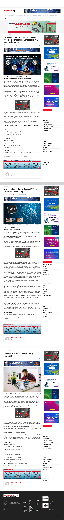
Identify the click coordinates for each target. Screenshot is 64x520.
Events (56, 15)
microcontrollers (13, 320)
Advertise (50, 516)
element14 (14, 465)
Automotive (45, 120)
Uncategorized (46, 162)
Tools (5, 18)
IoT (43, 287)
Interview (35, 15)
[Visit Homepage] (11, 11)
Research (45, 147)
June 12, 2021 (18, 358)
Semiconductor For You (10, 45)
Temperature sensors (23, 156)
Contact (59, 516)
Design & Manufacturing (48, 126)
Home (5, 15)
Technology (29, 15)
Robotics (45, 149)
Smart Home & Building (47, 308)
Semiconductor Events (47, 151)
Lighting (45, 139)
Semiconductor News (11, 15)
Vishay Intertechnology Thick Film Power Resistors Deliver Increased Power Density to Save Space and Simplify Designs (54, 505)
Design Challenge (9, 465)
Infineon (18, 465)
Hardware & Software (47, 128)
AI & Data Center (46, 266)
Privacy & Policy (55, 516)
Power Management (47, 145)
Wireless (45, 164)
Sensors (44, 155)
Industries (40, 15)
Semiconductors (16, 156)
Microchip (7, 320)
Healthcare (45, 130)
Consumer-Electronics (47, 124)
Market (44, 15)
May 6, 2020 (17, 45)
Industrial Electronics (47, 132)
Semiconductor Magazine (21, 15)
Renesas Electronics (9, 156)
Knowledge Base (50, 15)
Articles (45, 116)
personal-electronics (47, 143)
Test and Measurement (47, 160)
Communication (46, 122)
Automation (45, 118)
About (47, 516)
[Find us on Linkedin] (4, 509)
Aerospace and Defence (47, 264)
